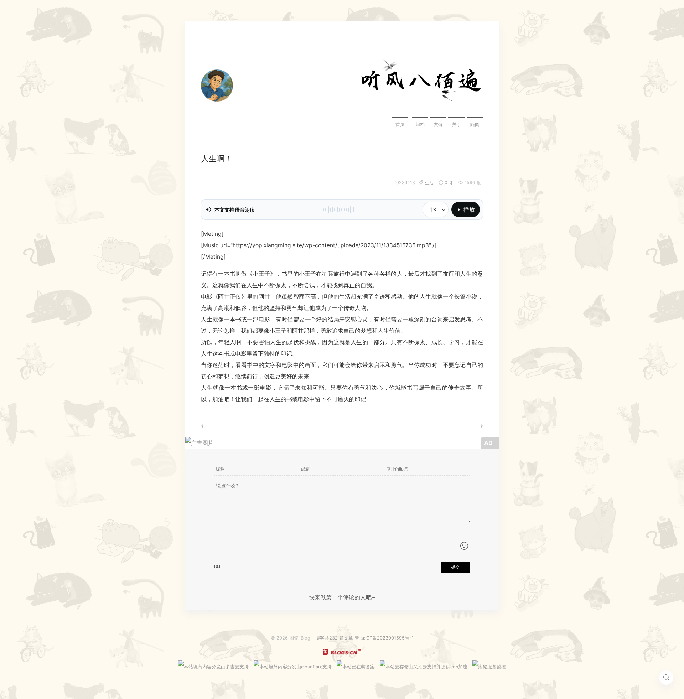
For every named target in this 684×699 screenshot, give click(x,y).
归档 (420, 124)
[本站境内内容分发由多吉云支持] (213, 666)
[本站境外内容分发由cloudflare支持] (293, 666)
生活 (429, 182)
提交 (455, 567)
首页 (400, 124)
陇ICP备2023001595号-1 (387, 638)
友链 (438, 124)
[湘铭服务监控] (489, 666)
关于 (456, 124)
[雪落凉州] (420, 426)
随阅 (475, 124)
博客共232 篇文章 (334, 638)
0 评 (449, 182)
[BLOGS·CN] (342, 653)
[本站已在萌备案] (356, 666)
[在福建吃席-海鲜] (263, 426)
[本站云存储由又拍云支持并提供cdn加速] (423, 666)
